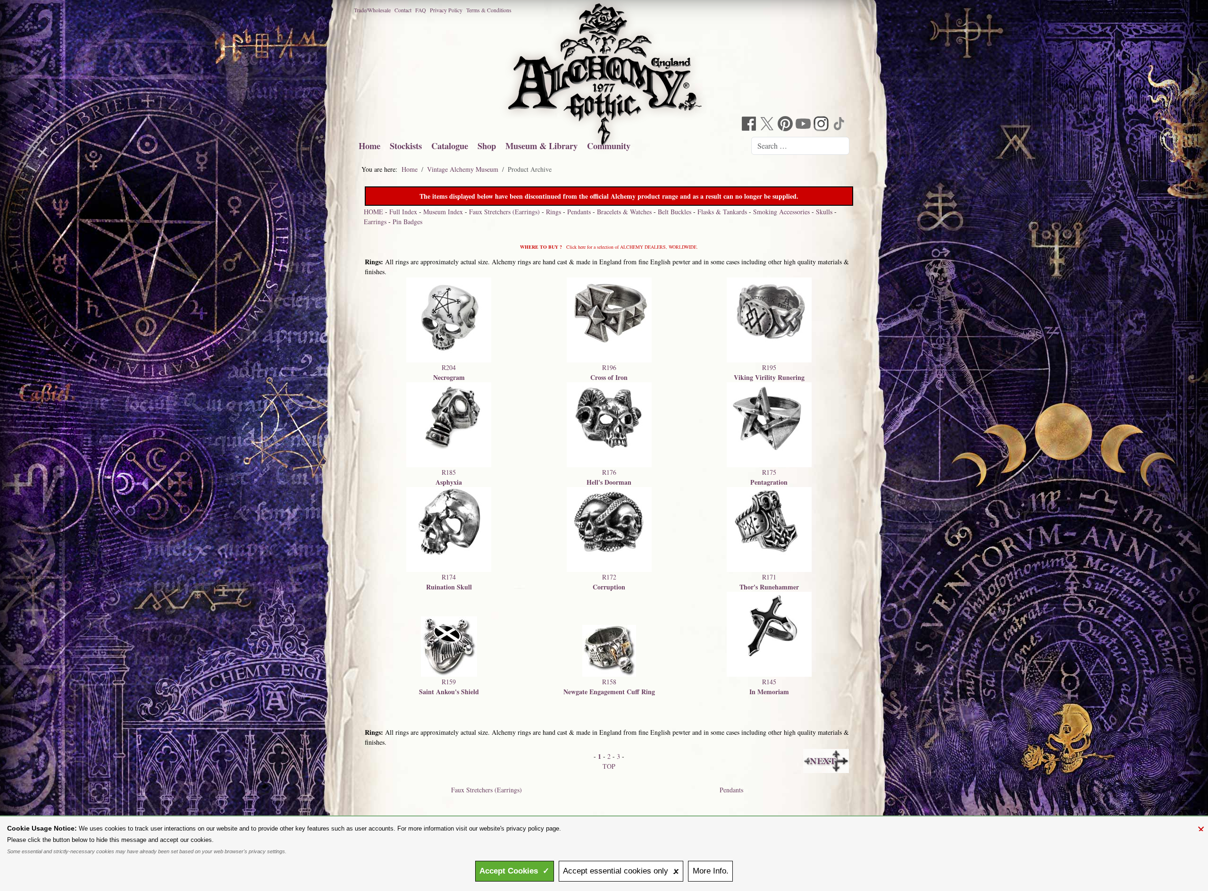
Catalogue (449, 145)
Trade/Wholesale (372, 10)
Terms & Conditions (489, 10)
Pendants (579, 211)
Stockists (406, 145)
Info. (711, 870)
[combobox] (800, 146)
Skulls (824, 211)
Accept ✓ (514, 870)
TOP (609, 766)
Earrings (375, 221)
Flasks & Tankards (722, 211)
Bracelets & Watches (624, 211)
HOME (373, 211)
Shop (487, 145)
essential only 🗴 (621, 870)
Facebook (750, 125)
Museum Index (443, 211)
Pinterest (786, 125)
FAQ (420, 10)
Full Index (403, 211)
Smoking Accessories (781, 211)
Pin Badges (407, 221)
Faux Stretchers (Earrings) (504, 211)
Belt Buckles (674, 211)
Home (369, 145)
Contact (402, 10)
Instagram (822, 125)
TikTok (839, 125)
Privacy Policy (446, 10)
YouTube (804, 125)
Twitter (768, 125)
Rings (553, 211)
